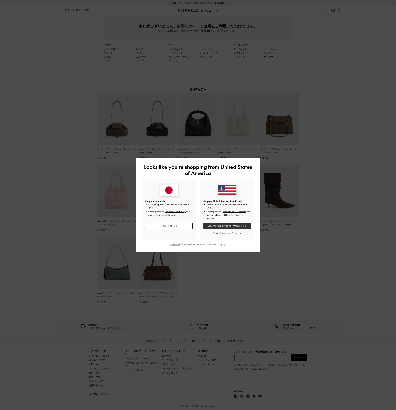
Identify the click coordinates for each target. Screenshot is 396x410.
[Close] (256, 161)
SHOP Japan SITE (168, 225)
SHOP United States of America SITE (227, 225)
